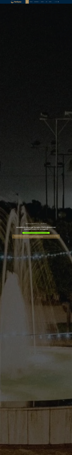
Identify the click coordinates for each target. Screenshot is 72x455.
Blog (46, 1)
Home (27, 1)
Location (42, 1)
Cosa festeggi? (36, 1)
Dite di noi (31, 1)
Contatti (50, 1)
